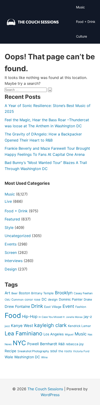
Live (8, 201)
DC (44, 299)
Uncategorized (18, 235)
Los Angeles (53, 334)
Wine (44, 357)
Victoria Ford (81, 351)
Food (13, 315)
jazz (7, 326)
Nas (90, 334)
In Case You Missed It (52, 317)
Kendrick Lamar (79, 326)
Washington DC (27, 357)
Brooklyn (64, 292)
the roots (65, 351)
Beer (14, 293)
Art (7, 293)
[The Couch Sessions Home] (33, 22)
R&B (61, 344)
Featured (12, 219)
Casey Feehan (83, 293)
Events (11, 244)
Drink (37, 306)
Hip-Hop (29, 316)
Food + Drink (85, 22)
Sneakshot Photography (33, 351)
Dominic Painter (71, 299)
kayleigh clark (50, 325)
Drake (88, 299)
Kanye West (22, 325)
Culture (81, 36)
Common (17, 299)
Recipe (10, 351)
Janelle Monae (74, 317)
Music (80, 7)
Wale (9, 357)
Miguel (69, 334)
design (53, 299)
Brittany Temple (42, 293)
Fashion (80, 307)
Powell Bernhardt (42, 343)
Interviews (14, 260)
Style (9, 227)
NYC (19, 343)
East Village (52, 307)
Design (11, 269)
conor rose (32, 299)
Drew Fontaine (17, 306)
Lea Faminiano (23, 333)
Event (68, 306)
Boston (24, 293)
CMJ (7, 299)
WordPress (50, 394)
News (8, 344)
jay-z (88, 317)
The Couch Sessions (45, 389)
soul (53, 351)
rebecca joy (75, 344)
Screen (11, 252)
